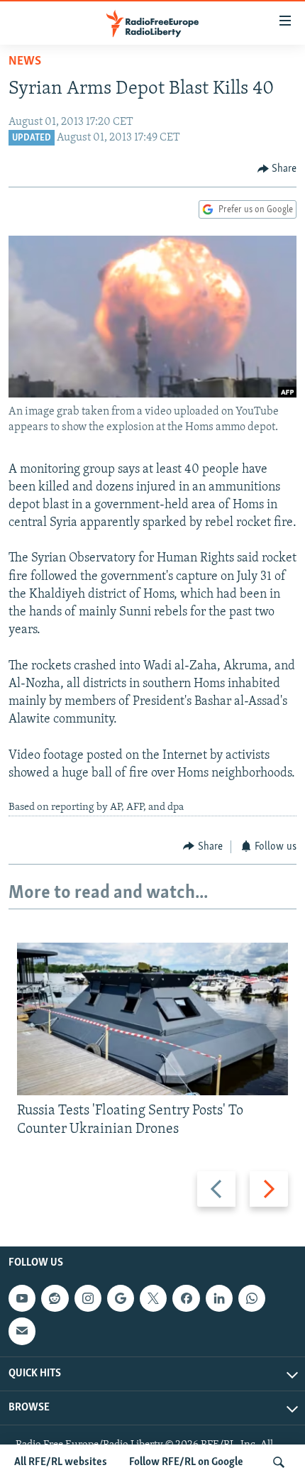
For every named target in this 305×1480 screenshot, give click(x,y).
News (25, 61)
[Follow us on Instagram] (87, 1299)
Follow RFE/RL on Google (186, 1462)
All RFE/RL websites (60, 1462)
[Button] (277, 169)
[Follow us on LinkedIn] (219, 1299)
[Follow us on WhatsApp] (251, 1299)
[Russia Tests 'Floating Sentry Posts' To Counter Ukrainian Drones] (152, 1019)
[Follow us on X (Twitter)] (153, 1299)
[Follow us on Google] (120, 1299)
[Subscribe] (22, 1331)
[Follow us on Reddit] (54, 1299)
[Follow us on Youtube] (22, 1299)
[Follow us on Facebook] (185, 1299)
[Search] (278, 1462)
